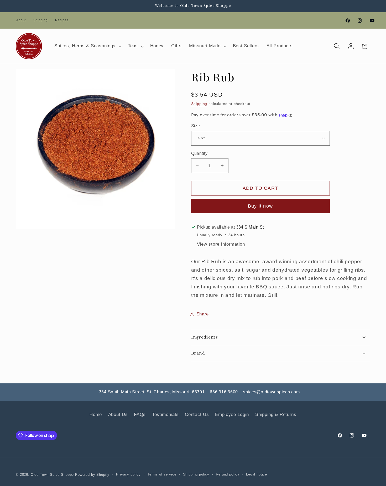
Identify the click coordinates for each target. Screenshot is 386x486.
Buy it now (260, 206)
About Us (118, 414)
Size (195, 126)
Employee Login (232, 414)
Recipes (61, 20)
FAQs (140, 414)
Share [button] (202, 313)
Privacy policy (128, 474)
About (21, 20)
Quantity (199, 153)
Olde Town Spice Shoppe (52, 475)
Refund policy (227, 474)
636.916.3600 (224, 392)
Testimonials (165, 414)
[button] (87, 46)
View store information (221, 244)
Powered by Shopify (92, 475)
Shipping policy (196, 474)
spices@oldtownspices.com (271, 392)
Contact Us (197, 414)
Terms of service (161, 474)
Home (96, 414)
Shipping (40, 20)
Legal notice (256, 474)
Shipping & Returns (275, 414)
